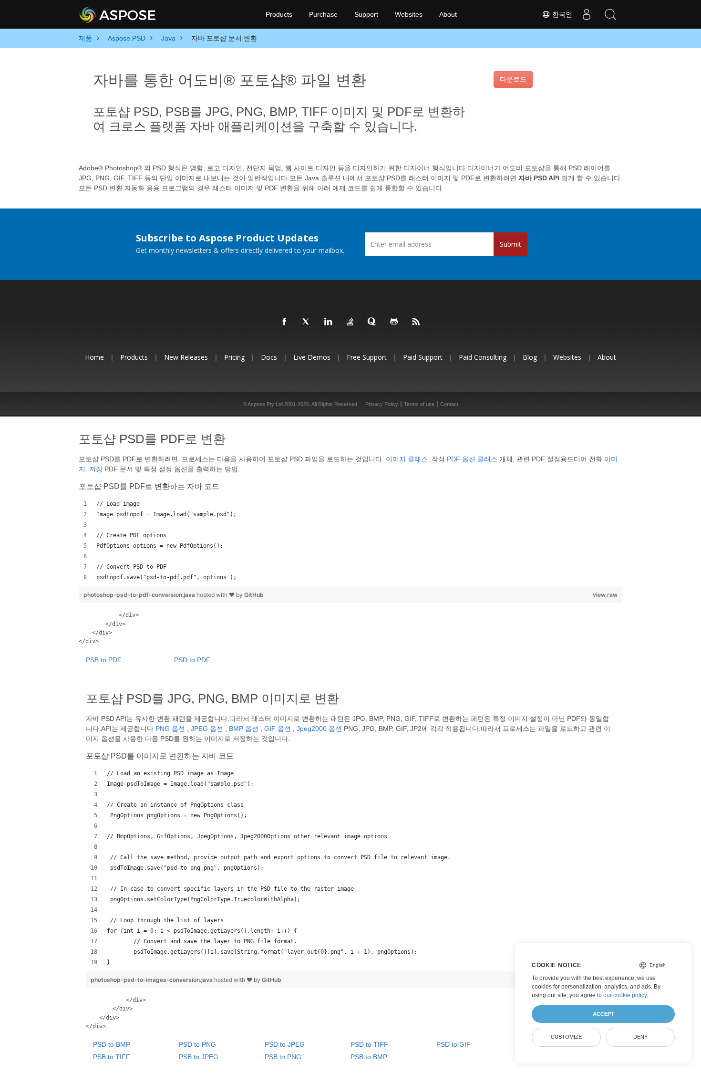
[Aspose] (118, 14)
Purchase (323, 14)
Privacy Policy (381, 404)
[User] (586, 14)
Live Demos (311, 357)
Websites (409, 14)
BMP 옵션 (243, 728)
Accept (603, 1014)
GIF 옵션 (277, 728)
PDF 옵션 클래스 (472, 459)
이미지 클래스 (407, 459)
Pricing (234, 357)
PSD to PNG (197, 1044)
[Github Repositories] (394, 322)
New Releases (186, 357)
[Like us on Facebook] (284, 322)
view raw (605, 594)
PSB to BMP (368, 1057)
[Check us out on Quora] (372, 322)
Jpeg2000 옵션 (319, 728)
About (448, 14)
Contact (449, 404)
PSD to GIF (453, 1044)
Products (279, 14)
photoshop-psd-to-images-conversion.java (152, 979)
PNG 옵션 (170, 728)
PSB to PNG (283, 1057)
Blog (530, 357)
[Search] (610, 14)
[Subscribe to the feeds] (416, 322)
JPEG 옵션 (207, 728)
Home (94, 357)
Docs (269, 357)
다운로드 (513, 79)
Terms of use (419, 404)
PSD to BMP (111, 1044)
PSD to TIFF (369, 1044)
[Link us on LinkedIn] (328, 322)
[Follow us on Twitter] (306, 322)
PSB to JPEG (198, 1057)
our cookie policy (625, 995)
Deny (640, 1037)
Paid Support (423, 357)
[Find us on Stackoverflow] (350, 322)
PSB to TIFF (111, 1057)
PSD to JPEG (285, 1044)
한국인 (561, 14)
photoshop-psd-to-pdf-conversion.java (139, 594)
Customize (566, 1037)
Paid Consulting (482, 357)
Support (366, 14)
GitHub (254, 594)
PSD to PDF (192, 660)
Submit (510, 244)
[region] (350, 541)
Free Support (367, 357)
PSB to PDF (104, 660)
